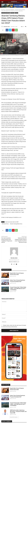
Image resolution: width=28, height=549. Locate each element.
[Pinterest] (13, 30)
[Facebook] (7, 30)
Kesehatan (3, 284)
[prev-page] (2, 294)
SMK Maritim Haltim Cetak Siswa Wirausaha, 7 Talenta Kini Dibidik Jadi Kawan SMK (18, 411)
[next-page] (4, 294)
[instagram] (11, 263)
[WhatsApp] (16, 30)
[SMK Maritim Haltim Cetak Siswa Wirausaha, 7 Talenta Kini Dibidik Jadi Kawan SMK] (5, 412)
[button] (25, 2)
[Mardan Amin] (2, 26)
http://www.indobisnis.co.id (14, 259)
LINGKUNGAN (4, 291)
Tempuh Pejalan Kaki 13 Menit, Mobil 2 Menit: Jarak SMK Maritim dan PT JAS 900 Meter (18, 288)
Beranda (3, 9)
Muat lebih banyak (13, 417)
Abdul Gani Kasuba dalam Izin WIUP (11, 221)
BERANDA (12, 12)
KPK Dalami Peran (5, 223)
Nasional (16, 12)
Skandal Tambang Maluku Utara (16, 223)
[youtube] (16, 263)
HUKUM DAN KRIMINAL (10, 9)
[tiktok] (14, 263)
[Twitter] (10, 30)
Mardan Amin (7, 26)
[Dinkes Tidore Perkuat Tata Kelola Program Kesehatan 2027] (5, 282)
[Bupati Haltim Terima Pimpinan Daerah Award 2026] (5, 275)
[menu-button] (2, 2)
